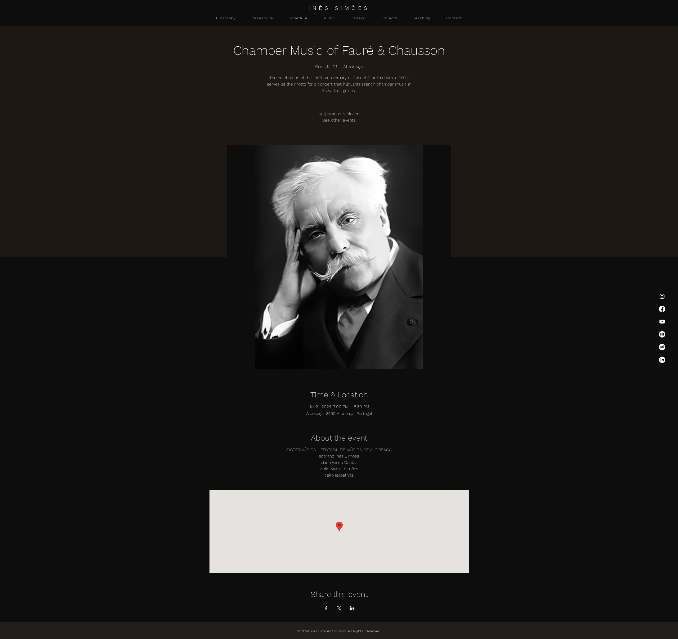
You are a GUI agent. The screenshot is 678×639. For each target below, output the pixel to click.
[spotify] (662, 334)
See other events (339, 120)
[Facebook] (662, 309)
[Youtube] (662, 321)
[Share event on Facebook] (326, 608)
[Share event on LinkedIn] (352, 608)
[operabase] (662, 347)
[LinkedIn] (662, 360)
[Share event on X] (339, 608)
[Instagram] (662, 296)
